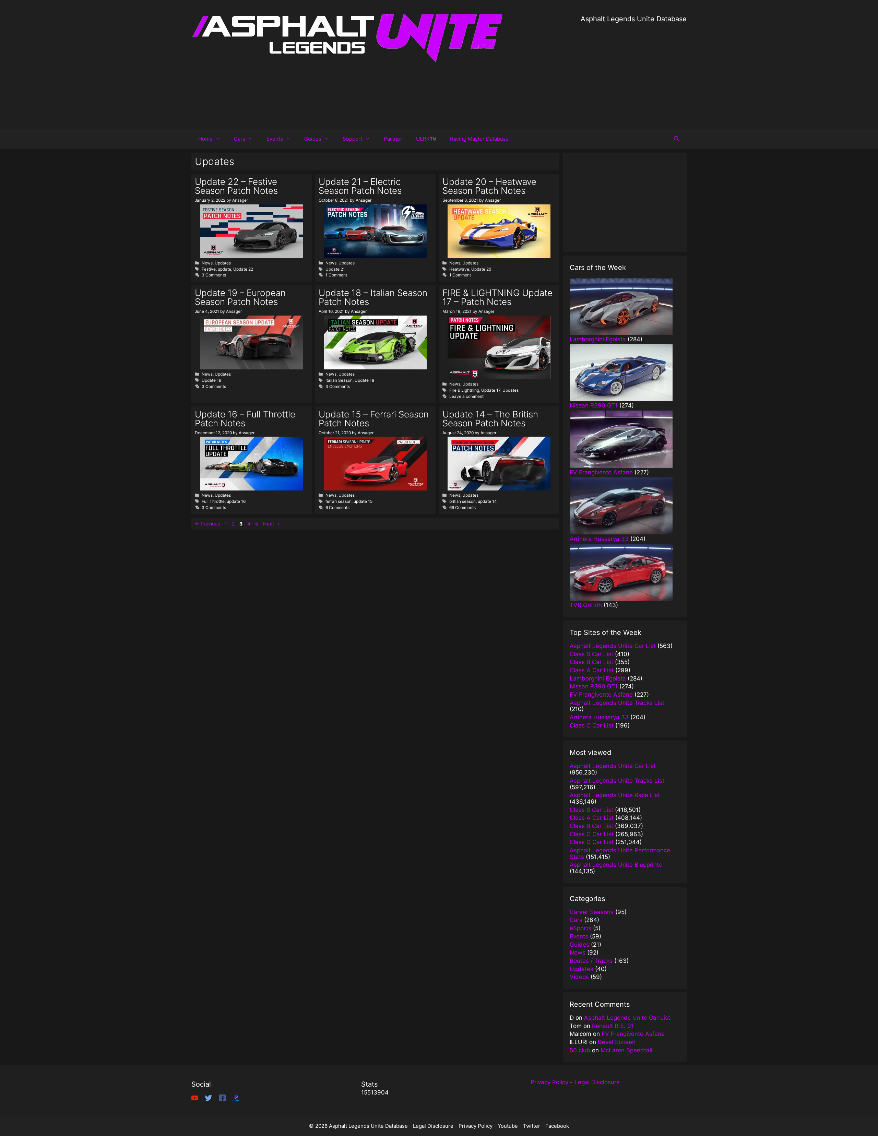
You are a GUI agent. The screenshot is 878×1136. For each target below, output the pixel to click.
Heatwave (459, 269)
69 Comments (462, 507)
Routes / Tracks (591, 960)
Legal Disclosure (597, 1082)
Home (205, 138)
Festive (209, 269)
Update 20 (481, 269)
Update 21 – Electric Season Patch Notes (360, 186)
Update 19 (211, 380)
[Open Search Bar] (676, 139)
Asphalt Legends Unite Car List (627, 1017)
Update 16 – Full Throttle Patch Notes (245, 418)
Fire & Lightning (464, 390)
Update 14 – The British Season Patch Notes (490, 418)
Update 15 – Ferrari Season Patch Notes (374, 418)
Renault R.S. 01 (613, 1025)
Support (353, 138)
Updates (223, 262)
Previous (207, 523)
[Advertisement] (634, 72)
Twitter (531, 1126)
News (207, 262)
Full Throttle (213, 501)
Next (271, 523)
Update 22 (243, 269)
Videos (579, 976)
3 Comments (214, 274)
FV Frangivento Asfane (633, 1033)
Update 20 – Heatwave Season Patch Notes (489, 186)
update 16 (236, 501)
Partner (393, 138)
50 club (580, 1050)
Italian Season (339, 380)
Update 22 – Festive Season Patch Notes (236, 186)
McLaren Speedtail (626, 1050)
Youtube (508, 1126)
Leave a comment (466, 396)
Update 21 (335, 269)
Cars (239, 138)
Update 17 (490, 390)
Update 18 (364, 380)
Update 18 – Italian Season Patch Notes (373, 297)
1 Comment (336, 274)
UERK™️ (426, 138)
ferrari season (338, 501)
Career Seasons (592, 912)
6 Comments (337, 507)
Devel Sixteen (617, 1042)
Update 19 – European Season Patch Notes (240, 297)
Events (274, 138)
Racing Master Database (479, 138)
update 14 (487, 501)
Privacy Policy (549, 1082)
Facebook (557, 1126)
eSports (580, 928)
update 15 (363, 501)
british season (462, 501)
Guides (312, 138)
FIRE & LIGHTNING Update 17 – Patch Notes (497, 297)
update (224, 269)
